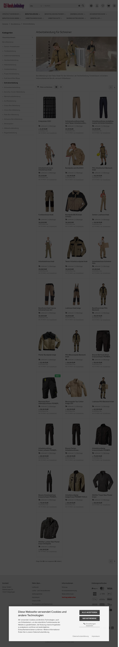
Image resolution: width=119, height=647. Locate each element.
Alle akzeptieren (89, 612)
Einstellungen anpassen (90, 625)
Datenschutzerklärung (81, 636)
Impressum (96, 636)
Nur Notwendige (89, 618)
